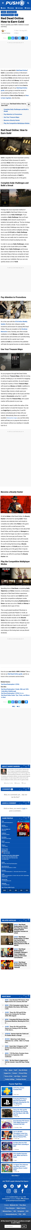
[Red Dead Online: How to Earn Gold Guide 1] (15, 146)
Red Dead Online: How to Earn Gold (12, 20)
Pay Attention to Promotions (13, 114)
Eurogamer (21, 1211)
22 (11, 956)
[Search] (28, 3)
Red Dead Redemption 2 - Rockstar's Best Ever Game (14, 871)
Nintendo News (7, 1211)
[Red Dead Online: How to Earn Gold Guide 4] (15, 362)
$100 (4, 890)
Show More (15, 1175)
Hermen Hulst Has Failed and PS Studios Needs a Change (16, 1034)
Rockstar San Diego (6, 838)
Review (12, 693)
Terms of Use (8, 1076)
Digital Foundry (21, 1208)
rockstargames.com (6, 880)
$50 (16, 890)
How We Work (23, 1070)
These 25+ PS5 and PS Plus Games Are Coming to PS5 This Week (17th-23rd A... (16, 1028)
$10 (27, 890)
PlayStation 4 (5, 826)
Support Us (7, 1073)
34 (11, 943)
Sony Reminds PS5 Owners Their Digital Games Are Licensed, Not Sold (17, 1000)
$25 (21, 890)
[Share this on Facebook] (16, 38)
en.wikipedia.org (5, 884)
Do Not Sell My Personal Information (15, 1200)
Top (5, 1070)
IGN (14, 1211)
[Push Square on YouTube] (12, 1186)
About (10, 1070)
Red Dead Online (11, 12)
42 (11, 968)
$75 (10, 890)
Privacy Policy (23, 1073)
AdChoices (26, 1199)
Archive (24, 1076)
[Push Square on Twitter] (19, 1186)
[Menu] (3, 3)
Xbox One (4, 830)
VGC (27, 1211)
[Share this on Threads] (22, 38)
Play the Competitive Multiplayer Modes (17, 123)
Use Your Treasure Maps (11, 117)
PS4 (16, 15)
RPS (24, 1214)
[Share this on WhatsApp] (9, 38)
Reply (24, 783)
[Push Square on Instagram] (9, 1191)
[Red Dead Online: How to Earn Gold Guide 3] (15, 310)
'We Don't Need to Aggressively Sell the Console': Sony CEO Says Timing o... (17, 1062)
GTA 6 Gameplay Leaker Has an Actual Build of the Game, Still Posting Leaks (16, 1007)
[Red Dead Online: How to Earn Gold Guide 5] (15, 504)
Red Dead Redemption (7, 15)
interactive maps (12, 418)
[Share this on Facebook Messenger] (26, 38)
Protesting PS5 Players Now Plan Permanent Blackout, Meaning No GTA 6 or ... (17, 1021)
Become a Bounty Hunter (12, 120)
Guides (3, 12)
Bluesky (18, 783)
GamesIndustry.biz (11, 1214)
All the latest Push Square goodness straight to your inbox (15, 1222)
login (24, 808)
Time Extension (10, 1208)
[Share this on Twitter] (19, 38)
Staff (15, 1070)
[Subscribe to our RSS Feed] (5, 1186)
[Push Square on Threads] (15, 1191)
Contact (14, 1073)
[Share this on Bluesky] (12, 38)
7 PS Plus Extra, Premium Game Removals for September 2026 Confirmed (16, 1054)
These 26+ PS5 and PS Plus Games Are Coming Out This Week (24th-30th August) (15, 1014)
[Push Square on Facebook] (22, 1191)
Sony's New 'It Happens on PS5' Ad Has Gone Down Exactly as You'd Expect (16, 1047)
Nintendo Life (14, 1205)
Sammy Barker (6, 33)
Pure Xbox (23, 1205)
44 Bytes (18, 1199)
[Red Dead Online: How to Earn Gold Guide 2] (15, 198)
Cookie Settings (9, 1079)
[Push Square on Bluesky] (26, 1186)
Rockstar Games (6, 834)
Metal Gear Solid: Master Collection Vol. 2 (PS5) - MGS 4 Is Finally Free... (17, 1040)
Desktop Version (21, 1079)
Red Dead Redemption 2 (7, 822)
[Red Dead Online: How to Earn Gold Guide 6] (15, 576)
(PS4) (10, 684)
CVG (20, 1214)
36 (11, 931)
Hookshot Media (13, 1197)
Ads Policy (17, 1076)
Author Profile (9, 783)
